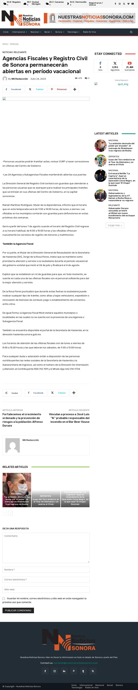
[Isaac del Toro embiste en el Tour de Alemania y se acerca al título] (46, 490)
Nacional (16, 494)
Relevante (20, 52)
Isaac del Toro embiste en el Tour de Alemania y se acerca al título (46, 501)
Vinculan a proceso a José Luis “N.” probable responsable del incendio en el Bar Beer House (69, 418)
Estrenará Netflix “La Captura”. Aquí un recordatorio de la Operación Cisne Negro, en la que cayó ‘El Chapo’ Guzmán (75, 498)
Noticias (14, 43)
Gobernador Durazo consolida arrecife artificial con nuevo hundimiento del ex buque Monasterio (122, 213)
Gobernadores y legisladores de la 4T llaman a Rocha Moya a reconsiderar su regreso (121, 197)
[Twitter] (124, 4)
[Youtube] (132, 4)
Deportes (45, 496)
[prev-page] (5, 513)
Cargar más (114, 225)
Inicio (5, 43)
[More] (75, 89)
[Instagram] (120, 4)
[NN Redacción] (5, 78)
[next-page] (10, 513)
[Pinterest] (73, 671)
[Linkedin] (64, 671)
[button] (131, 32)
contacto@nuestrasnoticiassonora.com (76, 663)
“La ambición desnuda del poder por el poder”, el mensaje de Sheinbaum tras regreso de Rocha (17, 500)
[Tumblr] (83, 671)
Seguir (115, 62)
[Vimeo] (128, 4)
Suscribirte (130, 62)
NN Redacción (20, 79)
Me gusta (100, 62)
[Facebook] (115, 4)
